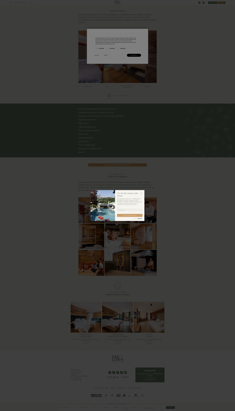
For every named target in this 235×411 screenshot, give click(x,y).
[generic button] (141, 193)
